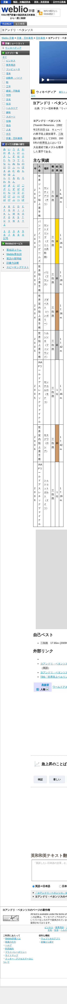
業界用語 (10, 65)
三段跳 (53, 196)
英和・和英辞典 (41, 2)
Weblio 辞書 (8, 38)
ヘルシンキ (46, 337)
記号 (5, 238)
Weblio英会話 (14, 254)
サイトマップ (11, 955)
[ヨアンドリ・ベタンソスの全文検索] (20, 24)
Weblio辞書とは (13, 938)
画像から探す (47, 942)
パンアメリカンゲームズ (39, 241)
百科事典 (40, 38)
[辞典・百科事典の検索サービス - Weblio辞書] (18, 11)
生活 (8, 103)
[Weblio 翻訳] (40, 13)
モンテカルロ (46, 386)
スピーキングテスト (17, 267)
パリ (46, 272)
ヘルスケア (12, 108)
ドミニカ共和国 (46, 249)
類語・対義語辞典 (21, 2)
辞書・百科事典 (25, 38)
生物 (8, 121)
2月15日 (40, 129)
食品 (8, 125)
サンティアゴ (46, 192)
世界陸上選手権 (39, 278)
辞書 (6, 2)
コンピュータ (13, 69)
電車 (8, 73)
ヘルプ (8, 945)
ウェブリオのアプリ (50, 938)
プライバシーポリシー (16, 952)
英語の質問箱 (13, 258)
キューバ (57, 129)
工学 (8, 86)
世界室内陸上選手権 (39, 311)
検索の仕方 (10, 942)
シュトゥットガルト (46, 488)
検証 (40, 779)
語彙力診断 (12, 262)
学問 (8, 95)
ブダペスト (46, 303)
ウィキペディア (46, 91)
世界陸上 (45, 142)
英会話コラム (13, 249)
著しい (57, 779)
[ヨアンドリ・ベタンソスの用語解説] (6, 24)
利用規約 (9, 948)
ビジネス (10, 60)
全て (5, 57)
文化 (8, 99)
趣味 (8, 112)
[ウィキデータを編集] (47, 689)
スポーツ (10, 116)
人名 (8, 129)
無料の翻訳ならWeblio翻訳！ (50, 12)
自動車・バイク (14, 78)
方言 (8, 134)
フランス (46, 280)
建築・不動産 (13, 90)
